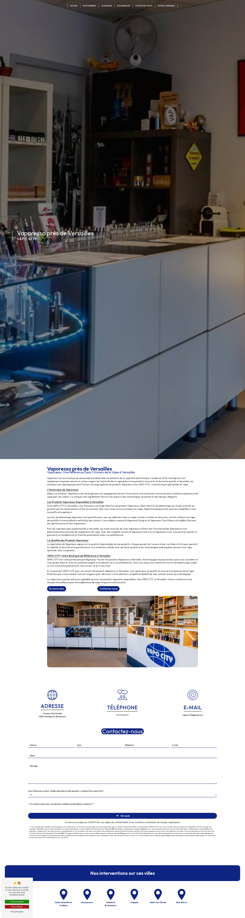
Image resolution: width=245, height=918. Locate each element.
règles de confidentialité (116, 822)
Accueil (74, 6)
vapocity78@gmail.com (192, 715)
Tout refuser (17, 906)
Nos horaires (89, 6)
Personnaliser (17, 911)
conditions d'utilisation (146, 822)
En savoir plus (56, 588)
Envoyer (125, 815)
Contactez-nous (143, 6)
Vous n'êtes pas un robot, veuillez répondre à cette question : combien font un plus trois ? (66, 791)
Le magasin (106, 6)
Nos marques (123, 6)
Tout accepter (17, 901)
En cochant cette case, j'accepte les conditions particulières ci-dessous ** (62, 804)
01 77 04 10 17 (122, 715)
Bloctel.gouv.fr (202, 835)
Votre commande (166, 6)
